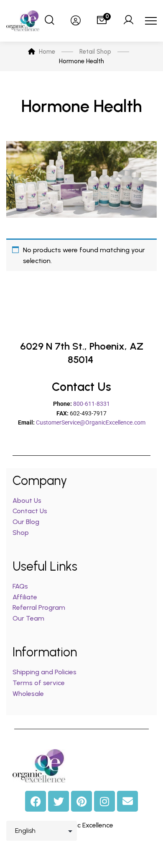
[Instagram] (104, 801)
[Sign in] (76, 21)
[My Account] (128, 20)
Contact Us (30, 511)
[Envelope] (127, 801)
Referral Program (39, 607)
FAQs (20, 586)
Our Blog (26, 522)
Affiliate (26, 597)
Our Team (28, 618)
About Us (27, 500)
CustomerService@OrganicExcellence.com (90, 422)
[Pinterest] (81, 801)
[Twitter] (58, 801)
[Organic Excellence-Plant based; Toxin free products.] (22, 20)
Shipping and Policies (44, 672)
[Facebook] (35, 801)
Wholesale (28, 694)
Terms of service (39, 683)
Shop (21, 533)
